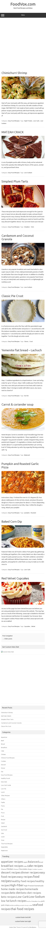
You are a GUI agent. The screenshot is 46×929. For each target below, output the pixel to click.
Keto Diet (4, 782)
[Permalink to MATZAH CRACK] (23, 158)
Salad (2, 823)
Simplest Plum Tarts (14, 181)
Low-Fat (3, 788)
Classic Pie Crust (12, 296)
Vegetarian (4, 850)
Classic (26, 341)
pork (43, 901)
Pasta (3, 806)
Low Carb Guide (6, 785)
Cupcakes (27, 626)
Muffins (29, 901)
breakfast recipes (12, 865)
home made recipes (12, 889)
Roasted (33, 513)
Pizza (2, 812)
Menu (23, 15)
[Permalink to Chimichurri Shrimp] (23, 98)
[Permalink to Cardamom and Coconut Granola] (23, 265)
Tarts (32, 227)
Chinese (15, 869)
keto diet (15, 892)
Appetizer (4, 737)
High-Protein (28, 121)
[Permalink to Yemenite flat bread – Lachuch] (23, 376)
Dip (2, 771)
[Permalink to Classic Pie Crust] (23, 321)
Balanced (27, 455)
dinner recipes (30, 872)
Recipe (3, 819)
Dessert (3, 764)
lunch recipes (18, 900)
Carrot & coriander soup (17, 404)
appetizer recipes (12, 861)
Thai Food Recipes (7, 843)
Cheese (3, 869)
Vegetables (4, 847)
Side (2, 833)
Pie (2, 809)
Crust (31, 341)
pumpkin (27, 513)
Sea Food (4, 830)
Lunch (3, 792)
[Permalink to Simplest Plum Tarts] (23, 207)
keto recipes (8, 896)
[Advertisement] (23, 43)
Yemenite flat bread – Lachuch (21, 350)
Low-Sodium (28, 172)
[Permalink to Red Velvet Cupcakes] (23, 604)
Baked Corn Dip (11, 521)
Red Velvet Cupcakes (15, 578)
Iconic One (12, 927)
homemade (38, 886)
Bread (3, 744)
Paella (3, 802)
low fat (26, 395)
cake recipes (35, 865)
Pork (2, 816)
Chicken (3, 754)
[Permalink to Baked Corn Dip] (23, 547)
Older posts (7, 639)
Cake (2, 751)
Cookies (3, 761)
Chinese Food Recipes (8, 758)
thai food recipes (22, 909)
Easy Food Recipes (14, 121)
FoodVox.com (23, 4)
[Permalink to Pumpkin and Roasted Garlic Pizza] (23, 493)
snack (2, 836)
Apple (25, 862)
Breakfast (4, 747)
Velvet (33, 626)
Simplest (27, 227)
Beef (2, 740)
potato (12, 905)
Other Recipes (5, 795)
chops (29, 869)
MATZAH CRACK (12, 132)
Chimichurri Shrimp (14, 72)
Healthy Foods (5, 778)
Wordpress (32, 927)
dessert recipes (11, 872)
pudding (16, 905)
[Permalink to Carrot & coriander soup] (23, 430)
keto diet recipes (31, 892)
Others (3, 799)
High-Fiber (17, 885)
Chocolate (23, 869)
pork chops (5, 905)
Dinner (3, 768)
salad (30, 905)
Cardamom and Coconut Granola (11, 723)
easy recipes (25, 876)
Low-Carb (36, 121)
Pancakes (35, 901)
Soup (2, 840)
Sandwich (4, 826)
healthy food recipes (23, 881)
